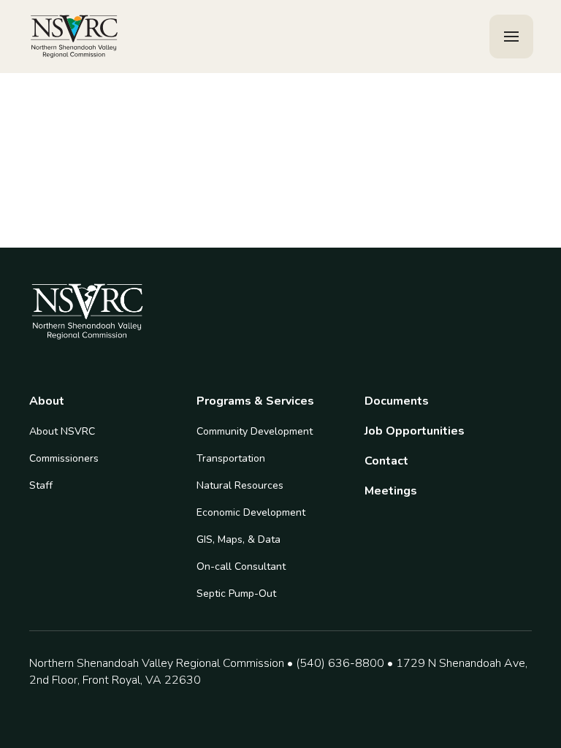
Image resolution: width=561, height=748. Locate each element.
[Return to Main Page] (74, 36)
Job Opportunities (415, 431)
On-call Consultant (241, 566)
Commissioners (64, 458)
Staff (41, 485)
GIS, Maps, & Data (238, 539)
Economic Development (250, 512)
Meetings (391, 491)
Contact (386, 461)
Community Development (254, 431)
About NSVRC (62, 431)
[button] (511, 36)
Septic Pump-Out (236, 593)
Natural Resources (239, 485)
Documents (397, 401)
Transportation (230, 458)
